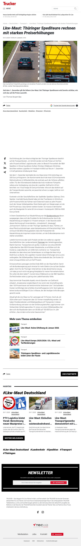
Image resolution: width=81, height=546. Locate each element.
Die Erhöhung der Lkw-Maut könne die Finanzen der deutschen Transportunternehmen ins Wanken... (40, 429)
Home (5, 23)
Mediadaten (23, 534)
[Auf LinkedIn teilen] (5, 167)
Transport (23, 23)
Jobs (34, 534)
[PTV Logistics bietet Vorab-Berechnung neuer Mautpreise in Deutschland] (14, 403)
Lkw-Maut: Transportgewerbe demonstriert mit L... (66, 421)
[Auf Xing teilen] (5, 172)
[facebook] (38, 512)
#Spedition (52, 449)
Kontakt (43, 534)
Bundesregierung (53, 216)
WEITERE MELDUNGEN (14, 438)
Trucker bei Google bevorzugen (64, 105)
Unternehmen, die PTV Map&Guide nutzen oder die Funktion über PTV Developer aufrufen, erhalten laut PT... (14, 429)
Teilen (8, 105)
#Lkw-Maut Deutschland (24, 393)
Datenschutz (40, 541)
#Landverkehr (37, 449)
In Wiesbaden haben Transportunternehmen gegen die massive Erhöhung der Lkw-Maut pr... (66, 429)
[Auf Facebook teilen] (5, 158)
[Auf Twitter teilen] (5, 163)
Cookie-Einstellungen (51, 541)
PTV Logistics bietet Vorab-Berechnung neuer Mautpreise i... (14, 421)
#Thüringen (9, 453)
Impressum (27, 541)
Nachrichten (13, 23)
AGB (33, 541)
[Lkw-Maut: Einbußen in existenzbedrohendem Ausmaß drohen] (40, 403)
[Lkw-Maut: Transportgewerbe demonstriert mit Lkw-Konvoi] (66, 403)
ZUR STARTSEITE (69, 374)
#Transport (66, 449)
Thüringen (41, 242)
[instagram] (43, 512)
